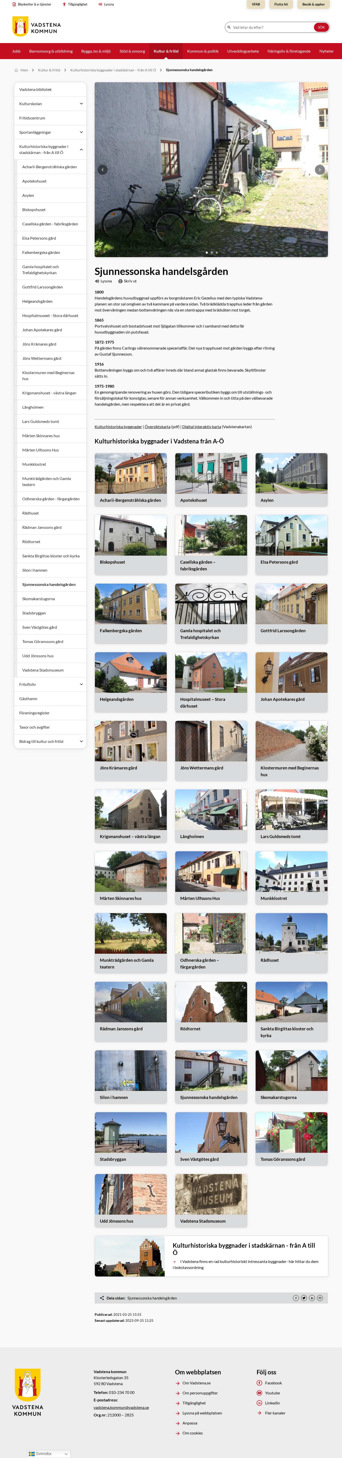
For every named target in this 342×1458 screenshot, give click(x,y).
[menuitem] (33, 4)
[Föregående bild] (103, 170)
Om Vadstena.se (197, 1382)
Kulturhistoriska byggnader (118, 426)
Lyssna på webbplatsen (202, 1412)
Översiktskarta (157, 426)
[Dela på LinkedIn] (312, 1298)
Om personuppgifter (200, 1392)
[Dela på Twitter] (304, 1298)
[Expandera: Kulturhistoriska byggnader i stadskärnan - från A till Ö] (81, 149)
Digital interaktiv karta (201, 426)
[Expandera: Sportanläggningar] (81, 132)
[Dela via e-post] (320, 1298)
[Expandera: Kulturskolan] (81, 104)
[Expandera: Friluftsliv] (81, 684)
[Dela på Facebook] (296, 1298)
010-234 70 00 (121, 1392)
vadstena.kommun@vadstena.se (121, 1407)
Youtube (272, 1392)
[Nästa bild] (320, 170)
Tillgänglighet (194, 1402)
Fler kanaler (275, 1412)
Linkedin (272, 1402)
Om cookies (193, 1432)
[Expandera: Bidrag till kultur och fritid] (81, 741)
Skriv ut (130, 281)
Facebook (273, 1382)
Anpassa (190, 1422)
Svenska (43, 1453)
